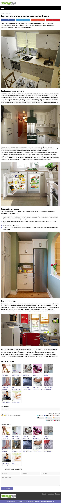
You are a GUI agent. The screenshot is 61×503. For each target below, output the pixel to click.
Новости (44, 493)
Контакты (57, 493)
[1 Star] (1, 415)
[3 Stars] (4, 415)
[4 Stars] (5, 415)
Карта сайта (51, 493)
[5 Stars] (7, 415)
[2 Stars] (3, 415)
